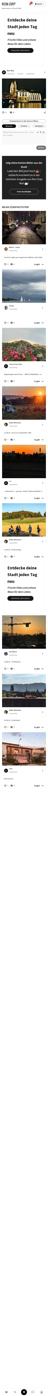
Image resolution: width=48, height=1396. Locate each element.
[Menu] (6, 1392)
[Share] (45, 112)
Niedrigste (39, 126)
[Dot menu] (45, 72)
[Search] (15, 1392)
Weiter (41, 147)
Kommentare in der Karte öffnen (24, 121)
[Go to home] (9, 4)
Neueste (9, 126)
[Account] (41, 1392)
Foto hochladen (24, 191)
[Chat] (32, 1392)
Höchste (24, 126)
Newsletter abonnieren (20, 50)
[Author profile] (6, 249)
